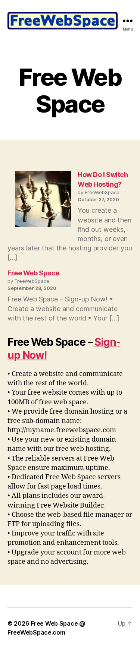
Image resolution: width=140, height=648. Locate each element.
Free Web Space (33, 273)
